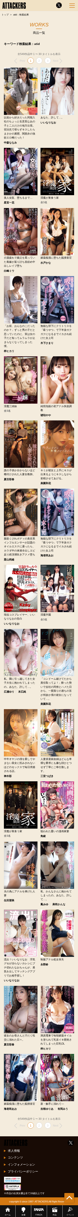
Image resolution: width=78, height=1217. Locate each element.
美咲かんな (58, 904)
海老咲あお (47, 555)
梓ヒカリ (9, 351)
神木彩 (8, 776)
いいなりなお (48, 122)
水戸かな (46, 262)
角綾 (43, 836)
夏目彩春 (9, 479)
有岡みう (63, 1109)
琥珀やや (46, 415)
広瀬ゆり (9, 691)
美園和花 (46, 483)
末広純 (22, 691)
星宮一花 (9, 202)
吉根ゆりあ (47, 1109)
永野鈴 (44, 964)
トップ (5, 14)
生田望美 (9, 900)
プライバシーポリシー (23, 1171)
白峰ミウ (9, 271)
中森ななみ (10, 142)
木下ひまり (47, 343)
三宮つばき (47, 776)
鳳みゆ (44, 904)
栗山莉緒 (9, 559)
